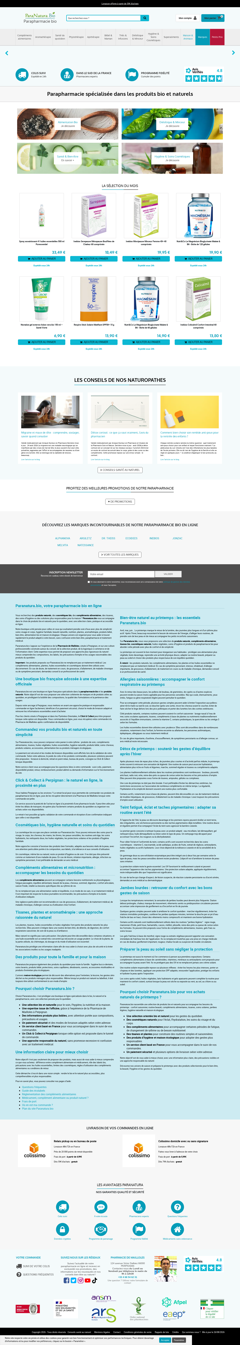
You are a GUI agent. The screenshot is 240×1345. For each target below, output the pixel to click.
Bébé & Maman (108, 37)
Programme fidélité (139, 1238)
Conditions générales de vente (138, 1332)
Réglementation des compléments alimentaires (49, 1094)
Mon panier (210, 18)
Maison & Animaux (188, 37)
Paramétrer (179, 1340)
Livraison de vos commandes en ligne (120, 1128)
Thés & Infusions (123, 37)
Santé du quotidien (60, 37)
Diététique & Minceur (137, 37)
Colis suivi (62, 1216)
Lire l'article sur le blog (30, 459)
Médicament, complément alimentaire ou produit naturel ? (55, 1098)
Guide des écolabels (33, 1090)
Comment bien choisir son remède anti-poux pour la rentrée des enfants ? (189, 434)
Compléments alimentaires (24, 37)
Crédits (175, 1332)
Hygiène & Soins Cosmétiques (153, 37)
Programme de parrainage (101, 1238)
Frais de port (29, 1101)
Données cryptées (62, 1238)
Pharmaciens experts (139, 1216)
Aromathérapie (43, 37)
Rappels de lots (162, 1332)
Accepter (165, 1340)
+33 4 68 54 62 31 (127, 1277)
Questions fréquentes (34, 1087)
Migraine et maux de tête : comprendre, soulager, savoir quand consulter (50, 434)
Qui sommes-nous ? (191, 1332)
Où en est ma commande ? (37, 1105)
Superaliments (171, 37)
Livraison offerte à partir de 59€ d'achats (120, 3)
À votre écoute (100, 1216)
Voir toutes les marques (121, 555)
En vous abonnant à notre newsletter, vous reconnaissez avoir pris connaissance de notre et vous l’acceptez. (140, 583)
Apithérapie (93, 37)
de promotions (121, 502)
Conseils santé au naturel (121, 470)
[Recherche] (145, 18)
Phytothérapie (76, 37)
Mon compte (185, 18)
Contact (116, 1332)
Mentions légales (102, 1332)
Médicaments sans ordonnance (177, 1238)
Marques (202, 37)
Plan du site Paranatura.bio (37, 1108)
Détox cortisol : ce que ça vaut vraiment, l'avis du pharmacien (119, 434)
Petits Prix (217, 37)
